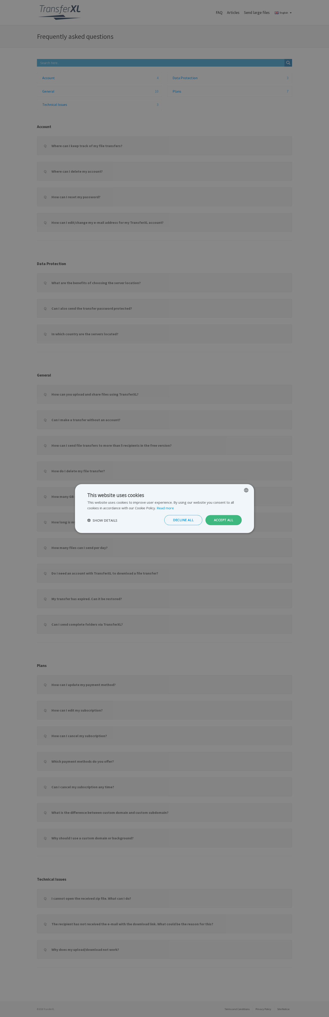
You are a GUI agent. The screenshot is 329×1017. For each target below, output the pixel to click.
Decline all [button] (183, 520)
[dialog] (164, 508)
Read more (165, 507)
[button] (102, 520)
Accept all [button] (223, 520)
